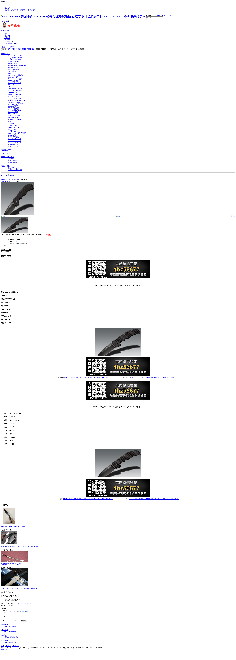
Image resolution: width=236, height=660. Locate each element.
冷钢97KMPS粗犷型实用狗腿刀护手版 (13, 526)
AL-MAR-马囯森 (13, 127)
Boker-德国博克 (13, 106)
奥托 (9, 121)
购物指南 (5, 624)
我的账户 (7, 8)
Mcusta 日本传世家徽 (15, 90)
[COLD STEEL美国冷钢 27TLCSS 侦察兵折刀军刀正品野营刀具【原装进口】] (17, 215)
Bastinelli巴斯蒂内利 (14, 143)
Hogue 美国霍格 (13, 129)
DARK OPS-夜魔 (13, 137)
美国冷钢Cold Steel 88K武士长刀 (11, 564)
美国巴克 (7, 40)
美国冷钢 (7, 38)
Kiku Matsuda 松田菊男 (15, 75)
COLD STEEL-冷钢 (28, 49)
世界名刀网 (15, 646)
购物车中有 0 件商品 (7, 47)
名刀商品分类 (5, 30)
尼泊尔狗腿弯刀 (9, 43)
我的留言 (20, 10)
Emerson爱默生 (13, 135)
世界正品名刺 (12, 114)
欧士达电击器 (12, 162)
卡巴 (154, 15)
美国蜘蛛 (7, 42)
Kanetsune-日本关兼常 (15, 79)
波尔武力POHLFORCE (15, 146)
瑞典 (164, 15)
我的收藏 (26, 10)
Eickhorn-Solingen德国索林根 (17, 65)
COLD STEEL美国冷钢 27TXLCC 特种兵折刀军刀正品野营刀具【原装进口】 (154, 377)
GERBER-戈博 (13, 92)
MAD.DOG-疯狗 (13, 77)
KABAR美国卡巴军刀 (15, 56)
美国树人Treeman (13, 131)
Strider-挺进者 (12, 63)
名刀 (5, 1)
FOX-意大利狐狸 (13, 96)
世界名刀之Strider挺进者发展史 (11, 179)
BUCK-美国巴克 (13, 108)
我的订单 (14, 10)
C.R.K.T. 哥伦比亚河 (14, 98)
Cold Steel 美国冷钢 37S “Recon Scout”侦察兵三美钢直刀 (19, 589)
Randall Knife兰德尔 (14, 139)
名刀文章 (4, 175)
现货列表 (5, 21)
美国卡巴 (7, 36)
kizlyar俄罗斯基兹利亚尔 (16, 58)
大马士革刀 (12, 85)
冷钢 (158, 15)
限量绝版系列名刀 (14, 144)
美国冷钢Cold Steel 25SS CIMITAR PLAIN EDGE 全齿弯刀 (19, 546)
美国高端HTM (12, 123)
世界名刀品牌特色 (10, 642)
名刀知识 (5, 640)
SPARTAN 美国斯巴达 (15, 115)
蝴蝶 (9, 73)
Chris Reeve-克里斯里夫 (15, 104)
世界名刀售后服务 (10, 632)
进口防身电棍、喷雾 (7, 157)
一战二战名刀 (5, 153)
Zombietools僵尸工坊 (14, 141)
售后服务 (5, 630)
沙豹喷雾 (11, 159)
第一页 (19, 603)
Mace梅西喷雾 (12, 160)
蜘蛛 (9, 87)
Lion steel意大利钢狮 (14, 83)
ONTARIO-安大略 (14, 102)
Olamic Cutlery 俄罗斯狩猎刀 (17, 133)
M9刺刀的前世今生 (7, 181)
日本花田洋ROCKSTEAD (16, 100)
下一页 (29, 603)
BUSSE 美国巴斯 (13, 69)
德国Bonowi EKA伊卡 (15, 170)
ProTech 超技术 (13, 67)
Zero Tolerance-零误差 (15, 88)
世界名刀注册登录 (10, 626)
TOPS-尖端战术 (13, 81)
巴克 (161, 15)
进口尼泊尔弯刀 (6, 150)
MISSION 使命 (13, 125)
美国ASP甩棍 (12, 168)
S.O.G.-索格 (12, 71)
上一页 (24, 603)
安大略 (169, 15)
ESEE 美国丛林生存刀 (15, 110)
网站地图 (4, 650)
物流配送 (5, 635)
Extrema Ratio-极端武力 (15, 94)
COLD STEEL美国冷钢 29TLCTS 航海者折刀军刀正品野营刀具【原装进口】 (88, 377)
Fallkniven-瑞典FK (14, 117)
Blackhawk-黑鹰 (13, 112)
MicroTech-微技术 (13, 61)
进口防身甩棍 (5, 166)
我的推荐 (32, 10)
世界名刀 (8, 646)
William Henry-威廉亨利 (15, 119)
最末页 (34, 603)
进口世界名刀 (16, 49)
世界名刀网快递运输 (11, 637)
